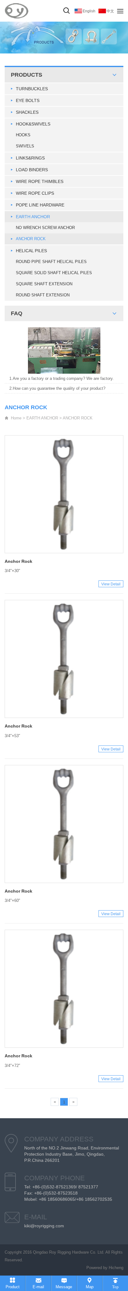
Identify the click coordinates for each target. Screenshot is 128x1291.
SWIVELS (25, 146)
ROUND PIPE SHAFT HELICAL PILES (51, 261)
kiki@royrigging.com (44, 1225)
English (89, 11)
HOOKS (23, 135)
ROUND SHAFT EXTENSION (43, 295)
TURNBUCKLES (32, 88)
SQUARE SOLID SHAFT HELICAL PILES (54, 272)
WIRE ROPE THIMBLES (39, 181)
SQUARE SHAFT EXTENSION (44, 284)
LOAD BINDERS (32, 169)
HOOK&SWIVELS (33, 123)
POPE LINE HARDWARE (40, 204)
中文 (110, 11)
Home (16, 418)
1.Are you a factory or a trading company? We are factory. (61, 378)
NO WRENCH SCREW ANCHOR (45, 227)
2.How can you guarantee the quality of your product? (57, 388)
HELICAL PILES (31, 250)
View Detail (111, 584)
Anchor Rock (18, 561)
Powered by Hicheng (104, 1267)
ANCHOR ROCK (31, 238)
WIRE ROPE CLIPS (35, 193)
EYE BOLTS (27, 100)
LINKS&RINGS (30, 157)
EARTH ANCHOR (33, 216)
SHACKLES (27, 112)
